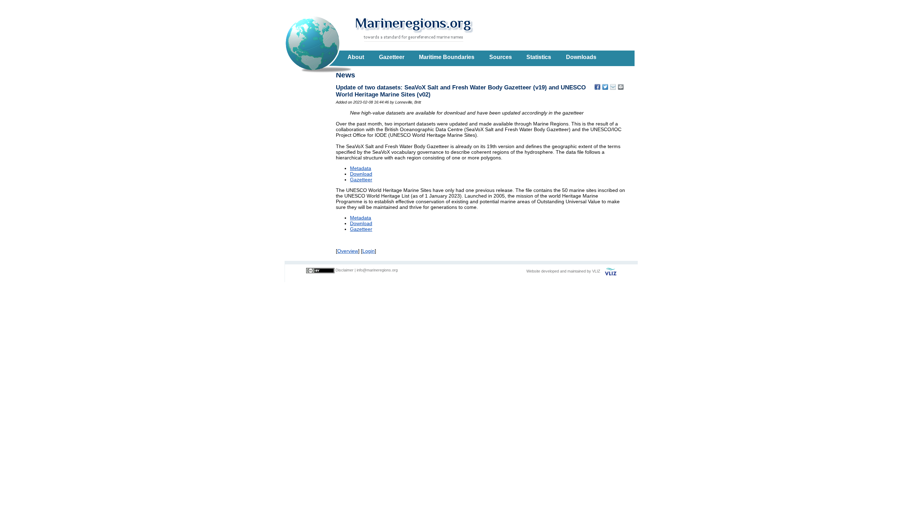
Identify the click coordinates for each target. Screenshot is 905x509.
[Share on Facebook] (597, 87)
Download (361, 174)
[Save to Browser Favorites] (613, 87)
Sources (500, 57)
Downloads (581, 57)
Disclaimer (344, 270)
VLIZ (596, 271)
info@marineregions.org (377, 270)
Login (368, 251)
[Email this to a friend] (621, 87)
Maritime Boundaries (446, 57)
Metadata (360, 168)
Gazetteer (391, 57)
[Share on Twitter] (605, 87)
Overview (347, 251)
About (356, 57)
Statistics (538, 57)
